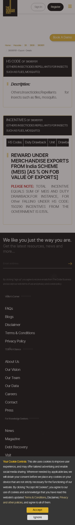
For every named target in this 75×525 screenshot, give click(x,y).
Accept (37, 510)
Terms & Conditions (35, 497)
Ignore (37, 517)
